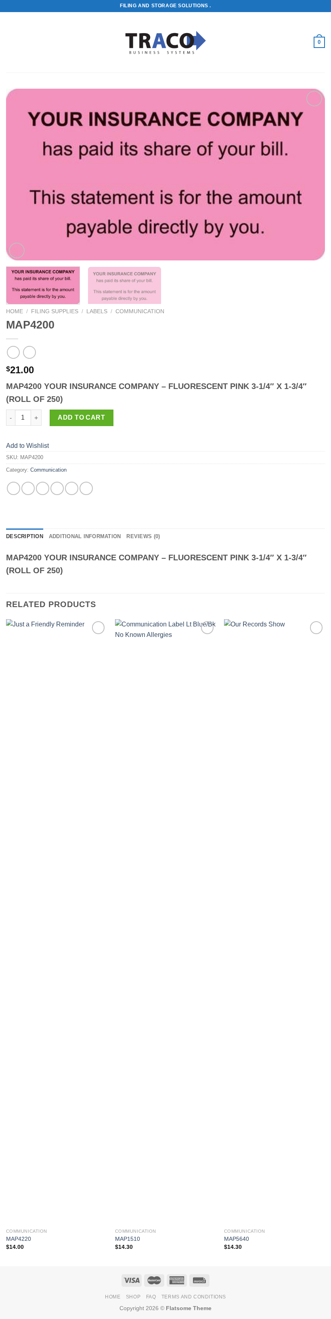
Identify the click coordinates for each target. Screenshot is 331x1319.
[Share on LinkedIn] (86, 488)
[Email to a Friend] (57, 488)
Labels (96, 311)
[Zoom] (17, 250)
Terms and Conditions (193, 1297)
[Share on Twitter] (42, 488)
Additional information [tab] (85, 536)
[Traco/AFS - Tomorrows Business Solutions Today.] (165, 42)
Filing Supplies (54, 311)
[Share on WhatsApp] (13, 488)
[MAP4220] (56, 921)
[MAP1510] (165, 921)
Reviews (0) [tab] (143, 536)
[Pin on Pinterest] (71, 488)
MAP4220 (18, 1239)
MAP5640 (236, 1239)
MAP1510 (127, 1239)
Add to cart (81, 417)
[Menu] (11, 42)
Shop (133, 1297)
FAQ (151, 1297)
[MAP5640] (274, 921)
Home (14, 311)
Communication (139, 311)
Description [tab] (24, 536)
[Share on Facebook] (28, 488)
